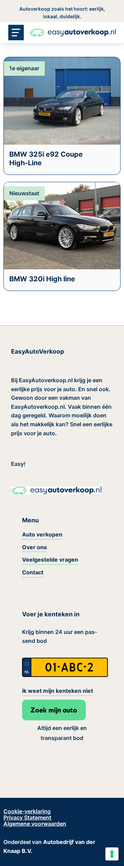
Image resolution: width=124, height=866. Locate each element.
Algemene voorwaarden (34, 823)
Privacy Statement (27, 817)
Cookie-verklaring (27, 811)
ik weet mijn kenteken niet (57, 690)
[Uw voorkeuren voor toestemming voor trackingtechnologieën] (111, 853)
